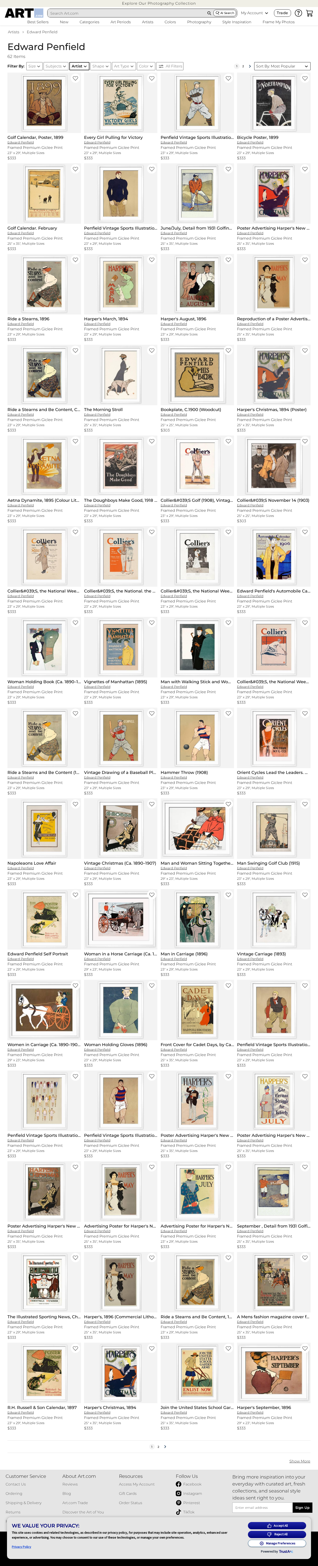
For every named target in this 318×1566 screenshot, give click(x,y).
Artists (13, 32)
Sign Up (302, 1508)
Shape (98, 66)
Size (32, 66)
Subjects (54, 66)
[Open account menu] (266, 13)
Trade (282, 13)
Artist (77, 66)
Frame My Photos (279, 22)
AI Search (227, 13)
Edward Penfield (42, 32)
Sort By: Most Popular (275, 66)
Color (144, 66)
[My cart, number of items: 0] (309, 13)
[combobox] (126, 13)
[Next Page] (250, 66)
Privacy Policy (21, 1547)
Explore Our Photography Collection (159, 3)
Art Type (121, 66)
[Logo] (24, 13)
